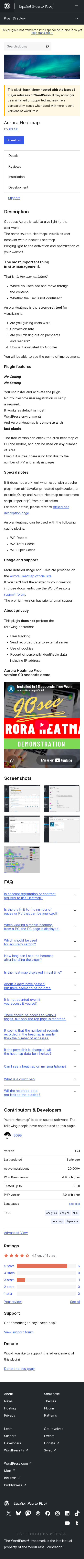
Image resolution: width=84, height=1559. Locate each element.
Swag (50, 1450)
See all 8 (74, 1203)
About (8, 1394)
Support (14, 198)
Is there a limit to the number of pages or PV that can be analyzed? (30, 911)
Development (18, 187)
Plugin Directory (15, 18)
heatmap (57, 1221)
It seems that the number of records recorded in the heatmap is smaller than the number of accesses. (31, 1034)
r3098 (13, 129)
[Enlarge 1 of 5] (35, 790)
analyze (65, 1212)
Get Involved (54, 1429)
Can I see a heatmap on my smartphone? (35, 1066)
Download (14, 140)
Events (49, 1436)
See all (75, 1302)
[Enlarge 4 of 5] (74, 821)
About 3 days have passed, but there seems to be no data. (27, 986)
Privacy (9, 1415)
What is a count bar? (19, 1079)
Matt (9, 1471)
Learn (8, 1429)
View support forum (18, 1332)
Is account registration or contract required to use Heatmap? (30, 896)
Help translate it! (42, 32)
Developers (12, 1443)
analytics (51, 1212)
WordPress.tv (16, 1450)
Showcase (52, 1394)
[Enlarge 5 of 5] (35, 851)
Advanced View (16, 1233)
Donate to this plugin (19, 1369)
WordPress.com (18, 1463)
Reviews (14, 166)
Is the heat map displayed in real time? (33, 972)
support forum (14, 594)
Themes (50, 1401)
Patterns (50, 1415)
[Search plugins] (47, 46)
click (75, 1212)
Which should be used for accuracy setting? (20, 942)
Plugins (49, 1408)
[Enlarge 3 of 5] (35, 821)
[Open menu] (77, 6)
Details (13, 156)
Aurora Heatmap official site (31, 576)
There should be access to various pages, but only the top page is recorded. (35, 1017)
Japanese (72, 1221)
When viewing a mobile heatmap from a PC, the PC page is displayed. (31, 927)
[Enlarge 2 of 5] (74, 790)
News (8, 1401)
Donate (51, 1443)
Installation (16, 177)
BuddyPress (15, 1485)
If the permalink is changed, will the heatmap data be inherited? (27, 1052)
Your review (13, 1302)
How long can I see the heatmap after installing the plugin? (28, 958)
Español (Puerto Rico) (30, 1503)
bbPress (12, 1478)
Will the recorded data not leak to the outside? (22, 1093)
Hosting (10, 1408)
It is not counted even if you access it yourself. (22, 1001)
